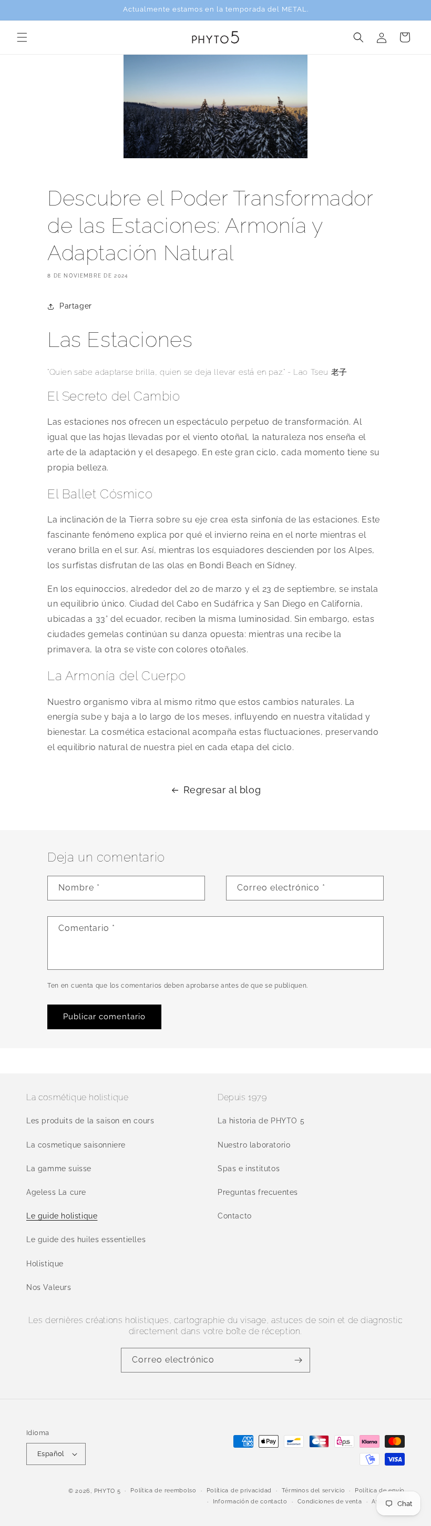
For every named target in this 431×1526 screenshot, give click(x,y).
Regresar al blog (222, 789)
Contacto (235, 1216)
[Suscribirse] (298, 1360)
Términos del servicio (313, 1490)
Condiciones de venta (329, 1501)
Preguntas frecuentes (258, 1192)
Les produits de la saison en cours (90, 1121)
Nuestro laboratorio (254, 1145)
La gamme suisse (58, 1168)
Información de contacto (250, 1501)
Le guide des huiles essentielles (86, 1239)
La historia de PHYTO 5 (261, 1121)
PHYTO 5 (107, 1491)
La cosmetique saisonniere (76, 1145)
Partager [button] (75, 306)
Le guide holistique (61, 1216)
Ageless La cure (56, 1192)
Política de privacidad (239, 1490)
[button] (22, 37)
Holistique (45, 1263)
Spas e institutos (249, 1168)
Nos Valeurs (48, 1287)
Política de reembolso (163, 1490)
